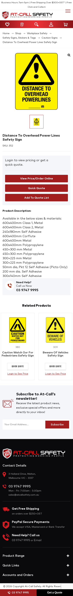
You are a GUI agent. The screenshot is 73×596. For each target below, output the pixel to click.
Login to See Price (21, 374)
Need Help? (23, 282)
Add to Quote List (36, 197)
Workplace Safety (37, 33)
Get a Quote (54, 592)
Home (6, 33)
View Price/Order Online (36, 178)
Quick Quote (21, 366)
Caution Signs (50, 38)
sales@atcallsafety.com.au (23, 495)
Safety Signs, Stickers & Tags (19, 38)
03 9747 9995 (20, 592)
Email (37, 540)
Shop (18, 33)
